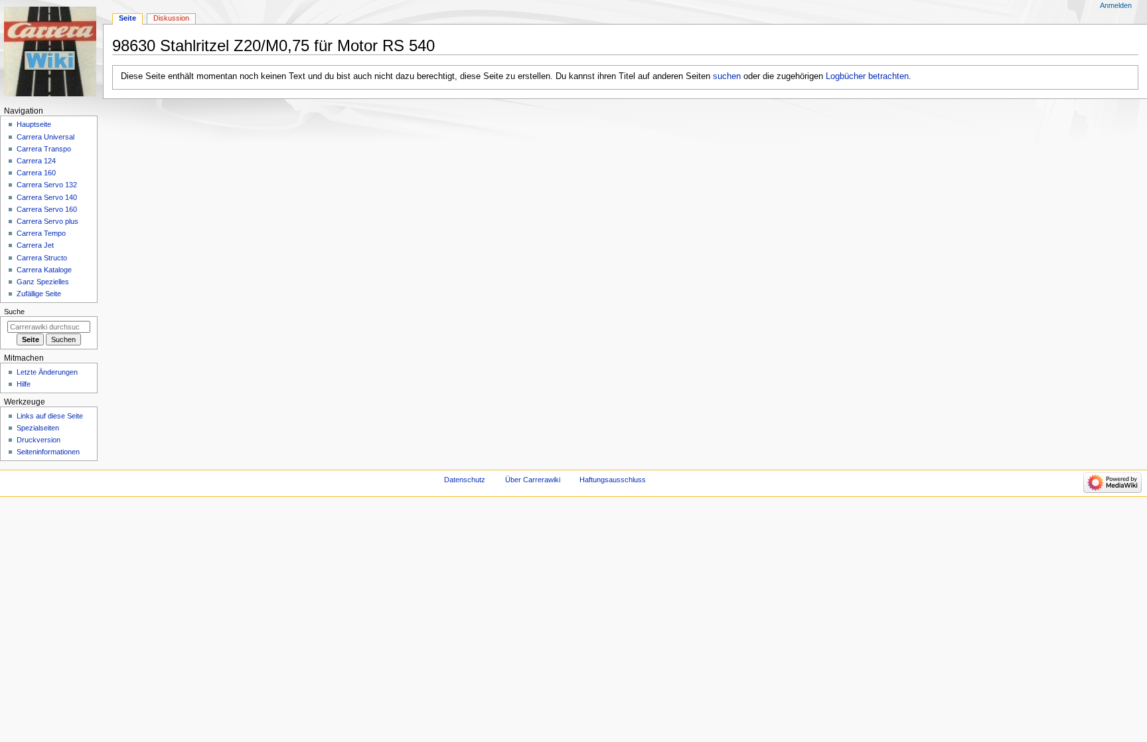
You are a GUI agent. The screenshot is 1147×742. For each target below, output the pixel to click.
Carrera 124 (36, 161)
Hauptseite (34, 124)
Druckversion (38, 440)
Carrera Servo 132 (47, 185)
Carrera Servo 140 (47, 197)
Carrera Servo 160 (47, 209)
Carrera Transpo (44, 149)
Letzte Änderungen (47, 372)
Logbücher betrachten (867, 76)
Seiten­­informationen (48, 452)
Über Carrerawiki (532, 480)
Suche (14, 312)
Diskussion (171, 18)
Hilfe (24, 384)
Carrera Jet (35, 245)
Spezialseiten (38, 428)
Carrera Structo (42, 258)
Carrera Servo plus (47, 221)
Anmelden (1116, 5)
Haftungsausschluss (612, 480)
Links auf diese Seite (50, 416)
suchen (727, 76)
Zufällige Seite (39, 294)
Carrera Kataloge (44, 270)
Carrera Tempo (41, 233)
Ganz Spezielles (43, 282)
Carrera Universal (45, 137)
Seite (127, 18)
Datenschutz (464, 480)
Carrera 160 (36, 173)
